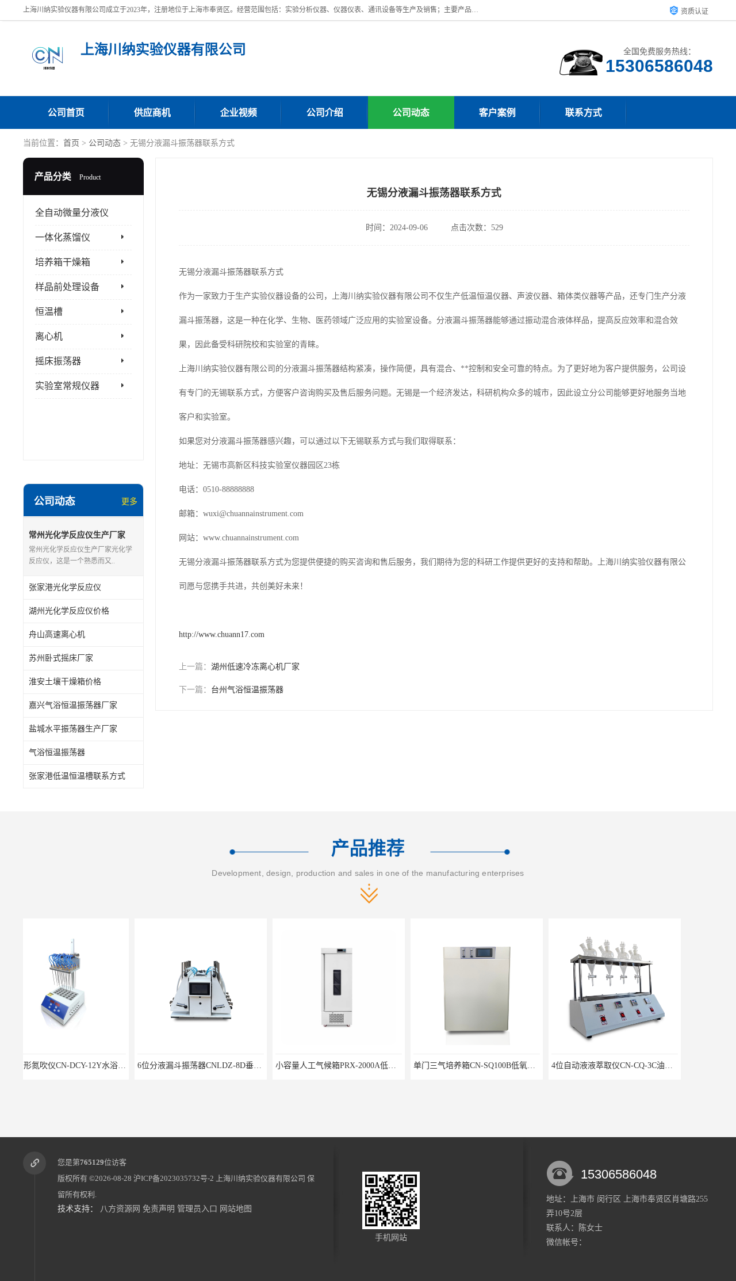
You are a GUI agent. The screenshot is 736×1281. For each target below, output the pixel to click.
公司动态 (411, 112)
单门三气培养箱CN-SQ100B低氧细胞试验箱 (379, 1065)
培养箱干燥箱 (62, 262)
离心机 (49, 336)
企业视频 (238, 112)
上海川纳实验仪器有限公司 (260, 1178)
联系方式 (583, 112)
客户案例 (497, 112)
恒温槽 (49, 312)
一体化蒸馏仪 (62, 237)
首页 (71, 143)
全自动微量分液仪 (72, 213)
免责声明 (159, 1208)
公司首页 (66, 112)
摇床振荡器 (58, 361)
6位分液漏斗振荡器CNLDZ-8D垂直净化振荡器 (108, 1065)
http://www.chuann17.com (221, 634)
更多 (129, 501)
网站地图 (236, 1208)
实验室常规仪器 (67, 386)
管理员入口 (197, 1208)
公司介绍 (324, 112)
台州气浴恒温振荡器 (247, 689)
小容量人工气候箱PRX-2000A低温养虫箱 (236, 1065)
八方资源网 (120, 1208)
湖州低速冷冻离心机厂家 (255, 666)
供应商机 (152, 112)
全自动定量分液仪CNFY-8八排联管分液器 (652, 1065)
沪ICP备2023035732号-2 (173, 1178)
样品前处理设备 (67, 287)
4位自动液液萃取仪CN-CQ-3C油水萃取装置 (516, 1065)
